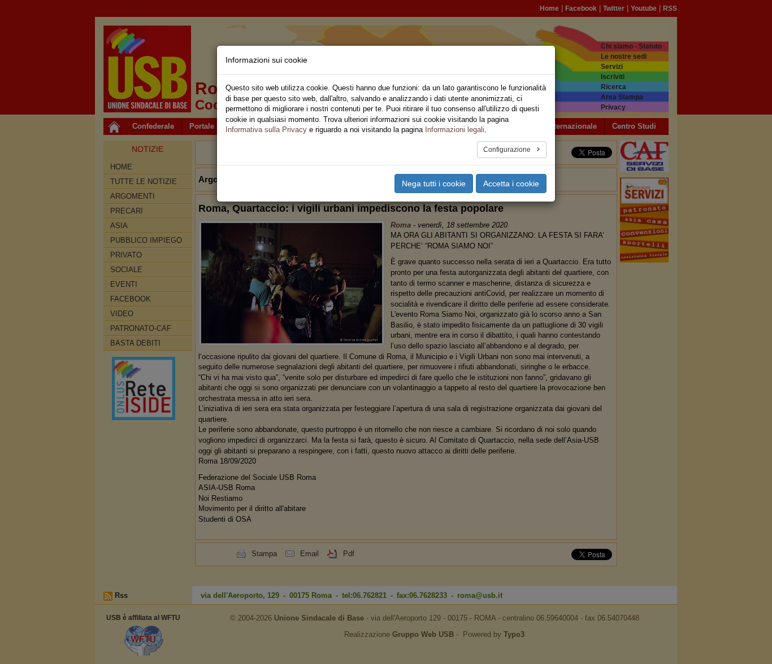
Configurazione (507, 150)
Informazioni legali (454, 129)
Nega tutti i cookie (434, 183)
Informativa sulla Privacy (266, 129)
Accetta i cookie (511, 183)
